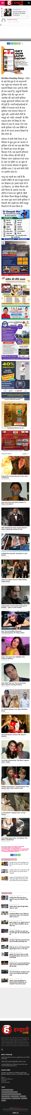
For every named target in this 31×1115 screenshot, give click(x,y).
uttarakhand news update (10, 851)
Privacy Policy (5, 1082)
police (3, 1100)
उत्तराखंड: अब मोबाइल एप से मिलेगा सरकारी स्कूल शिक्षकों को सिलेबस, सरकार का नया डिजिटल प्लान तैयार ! (15, 1074)
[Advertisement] (15, 1003)
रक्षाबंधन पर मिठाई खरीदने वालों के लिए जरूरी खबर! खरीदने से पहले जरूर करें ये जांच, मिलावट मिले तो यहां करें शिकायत (18, 878)
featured (14, 846)
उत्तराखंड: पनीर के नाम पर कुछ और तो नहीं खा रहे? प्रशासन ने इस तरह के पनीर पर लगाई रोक (19, 871)
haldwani (21, 846)
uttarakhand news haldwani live (16, 850)
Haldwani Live (17, 1108)
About (3, 1077)
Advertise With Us (6, 1079)
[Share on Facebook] (8, 43)
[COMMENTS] (22, 43)
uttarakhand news (7, 1089)
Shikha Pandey (13, 19)
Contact (3, 1080)
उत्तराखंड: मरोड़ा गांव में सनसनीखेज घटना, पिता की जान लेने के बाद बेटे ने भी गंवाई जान (19, 864)
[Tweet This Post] (11, 43)
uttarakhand (5, 849)
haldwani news (6, 847)
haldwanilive (16, 847)
